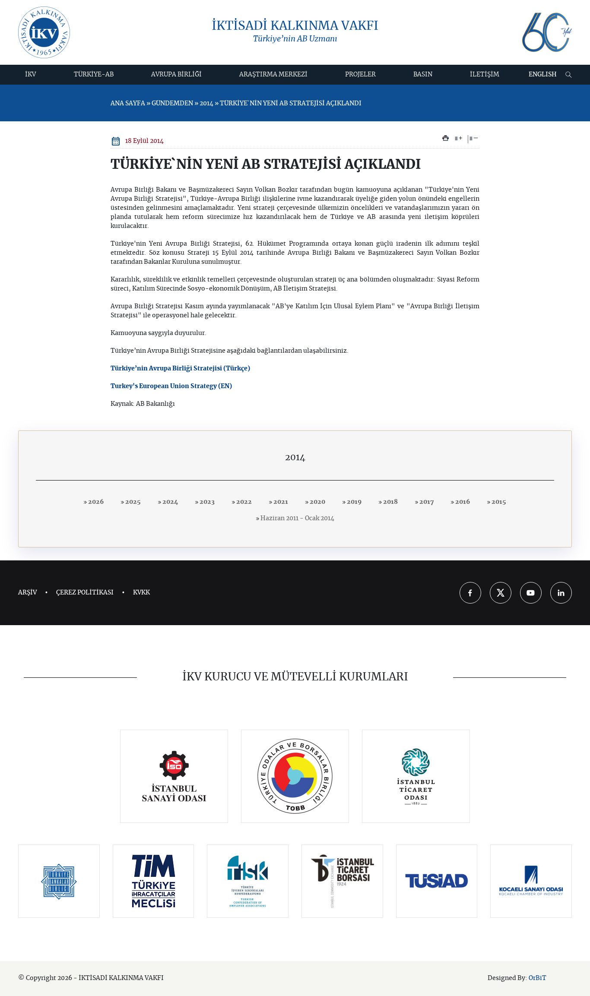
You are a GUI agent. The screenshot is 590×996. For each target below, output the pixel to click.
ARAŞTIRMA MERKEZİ (273, 75)
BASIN (422, 75)
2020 (316, 502)
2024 (169, 502)
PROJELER (360, 75)
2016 (462, 502)
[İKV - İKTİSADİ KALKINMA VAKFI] (44, 32)
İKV (30, 75)
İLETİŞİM (484, 75)
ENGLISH (543, 75)
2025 (132, 502)
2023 (206, 502)
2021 (280, 502)
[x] (500, 593)
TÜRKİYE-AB (94, 75)
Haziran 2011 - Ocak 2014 (296, 518)
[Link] (174, 776)
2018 (390, 502)
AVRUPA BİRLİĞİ (176, 75)
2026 (95, 502)
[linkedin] (561, 593)
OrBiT (537, 978)
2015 (498, 502)
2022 (243, 502)
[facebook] (470, 593)
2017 (426, 502)
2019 (354, 502)
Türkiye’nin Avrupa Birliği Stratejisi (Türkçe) (180, 369)
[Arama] (568, 75)
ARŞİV (27, 593)
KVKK (141, 593)
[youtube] (531, 593)
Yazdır (445, 138)
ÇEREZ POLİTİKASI (85, 593)
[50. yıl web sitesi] (546, 33)
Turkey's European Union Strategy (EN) (171, 386)
